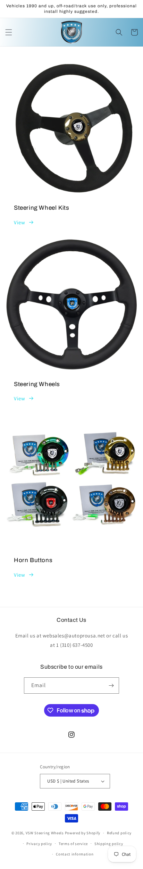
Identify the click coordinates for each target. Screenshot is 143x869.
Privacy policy (39, 843)
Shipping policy (108, 843)
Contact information (74, 854)
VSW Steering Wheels (45, 832)
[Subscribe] (111, 685)
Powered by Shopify (83, 832)
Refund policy (119, 832)
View (19, 222)
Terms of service (73, 843)
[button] (8, 32)
